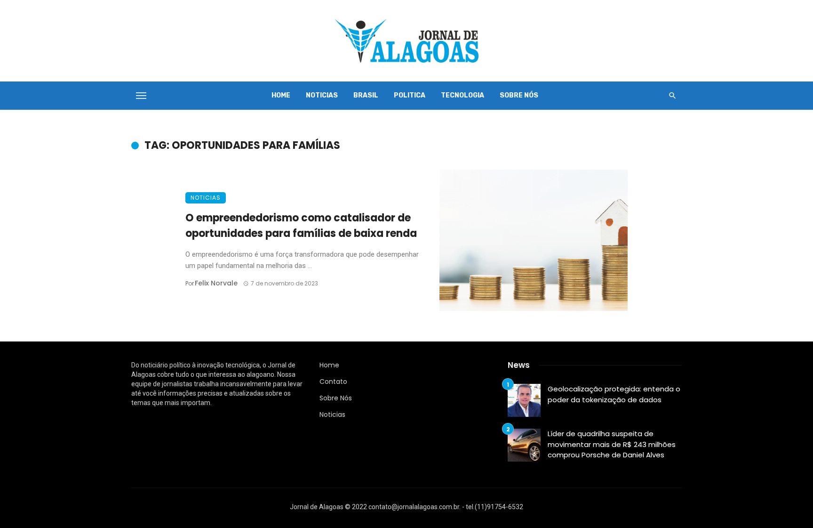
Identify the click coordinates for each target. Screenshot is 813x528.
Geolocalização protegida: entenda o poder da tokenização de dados (614, 394)
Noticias (322, 95)
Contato (333, 381)
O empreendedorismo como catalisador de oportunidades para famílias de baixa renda (301, 226)
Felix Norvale (216, 283)
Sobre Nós (519, 95)
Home (280, 95)
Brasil (365, 95)
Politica (409, 95)
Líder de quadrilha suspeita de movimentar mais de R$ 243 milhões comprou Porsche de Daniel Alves (612, 444)
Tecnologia (462, 95)
